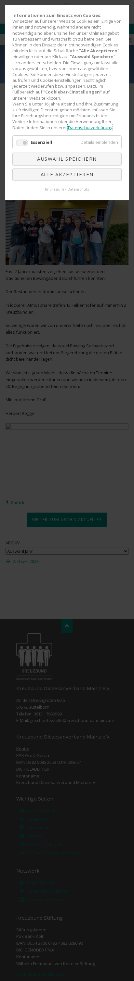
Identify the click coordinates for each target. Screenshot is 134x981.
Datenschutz (78, 189)
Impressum (54, 189)
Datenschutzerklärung (90, 127)
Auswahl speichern (67, 158)
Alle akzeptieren (67, 174)
